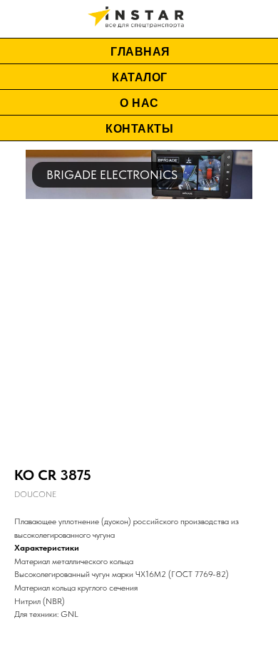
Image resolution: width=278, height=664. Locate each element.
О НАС (139, 103)
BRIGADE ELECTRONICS (111, 175)
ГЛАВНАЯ (140, 52)
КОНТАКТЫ (139, 129)
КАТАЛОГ (140, 77)
